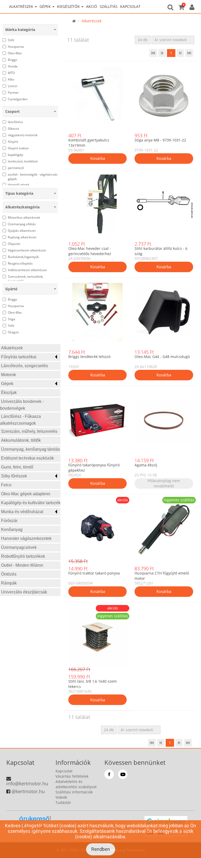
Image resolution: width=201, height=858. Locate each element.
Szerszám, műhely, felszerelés (29, 431)
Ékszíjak (9, 392)
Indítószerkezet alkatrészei (27, 270)
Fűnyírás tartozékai (18, 357)
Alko (11, 79)
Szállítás (109, 6)
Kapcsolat (130, 6)
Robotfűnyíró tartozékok (23, 556)
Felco (6, 485)
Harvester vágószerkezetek (26, 538)
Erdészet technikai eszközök (27, 458)
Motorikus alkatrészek (24, 217)
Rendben (100, 849)
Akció (91, 6)
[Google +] (122, 774)
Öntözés (8, 574)
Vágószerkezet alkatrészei (27, 250)
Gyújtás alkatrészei (22, 230)
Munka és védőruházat (22, 511)
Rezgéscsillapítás (20, 263)
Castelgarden (17, 99)
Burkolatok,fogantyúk (23, 257)
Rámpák (9, 583)
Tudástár (63, 802)
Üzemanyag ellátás (22, 224)
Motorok (8, 374)
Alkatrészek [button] (21, 6)
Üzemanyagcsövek (19, 547)
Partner (13, 92)
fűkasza (13, 128)
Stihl (11, 40)
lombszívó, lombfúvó (23, 161)
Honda (13, 66)
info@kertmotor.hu (27, 783)
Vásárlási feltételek (71, 776)
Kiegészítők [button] (69, 6)
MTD (11, 73)
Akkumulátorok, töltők (21, 440)
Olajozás (14, 243)
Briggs (12, 59)
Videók (61, 797)
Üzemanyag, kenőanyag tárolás (30, 449)
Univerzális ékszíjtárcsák (24, 592)
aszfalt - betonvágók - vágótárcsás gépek (33, 176)
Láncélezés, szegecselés (24, 366)
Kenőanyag (12, 529)
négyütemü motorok (22, 135)
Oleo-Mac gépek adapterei (25, 494)
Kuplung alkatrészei (22, 237)
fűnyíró (13, 141)
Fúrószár (9, 520)
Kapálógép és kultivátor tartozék (30, 503)
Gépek (7, 383)
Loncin (12, 86)
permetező (16, 168)
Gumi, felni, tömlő (17, 467)
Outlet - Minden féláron (22, 565)
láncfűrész (15, 122)
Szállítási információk (74, 791)
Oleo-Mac (15, 53)
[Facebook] (109, 774)
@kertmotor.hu (28, 791)
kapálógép (15, 154)
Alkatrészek (12, 348)
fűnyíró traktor (18, 148)
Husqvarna (16, 46)
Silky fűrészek (14, 476)
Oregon (13, 332)
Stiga (11, 319)
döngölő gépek (18, 184)
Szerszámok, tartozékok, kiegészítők (25, 278)
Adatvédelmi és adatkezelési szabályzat (76, 784)
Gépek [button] (46, 6)
